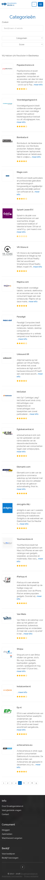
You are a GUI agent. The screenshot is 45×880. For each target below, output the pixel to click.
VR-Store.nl (22, 247)
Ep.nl (19, 707)
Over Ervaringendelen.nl (12, 806)
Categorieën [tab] (21, 38)
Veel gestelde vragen (11, 810)
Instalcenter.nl (24, 686)
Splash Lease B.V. (25, 209)
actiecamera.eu (24, 745)
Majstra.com (23, 282)
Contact (5, 814)
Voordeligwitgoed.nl (27, 100)
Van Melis (21, 614)
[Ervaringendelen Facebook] (22, 867)
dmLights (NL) (23, 504)
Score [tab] (21, 44)
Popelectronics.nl (25, 65)
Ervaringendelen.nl (29, 874)
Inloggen (6, 830)
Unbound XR (23, 354)
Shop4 (20, 649)
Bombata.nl (22, 137)
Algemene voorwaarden (12, 876)
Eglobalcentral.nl (25, 429)
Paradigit (21, 316)
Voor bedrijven (8, 854)
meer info (38, 85)
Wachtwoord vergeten (12, 838)
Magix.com (22, 172)
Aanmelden (7, 834)
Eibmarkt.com (23, 467)
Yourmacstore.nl (25, 539)
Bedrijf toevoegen (10, 858)
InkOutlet (21, 392)
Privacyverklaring (31, 876)
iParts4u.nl (22, 576)
